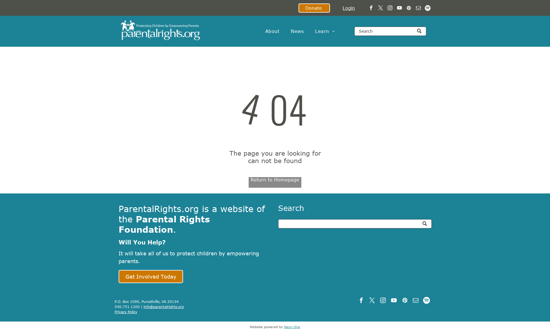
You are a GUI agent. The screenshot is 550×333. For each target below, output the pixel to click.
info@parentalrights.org (164, 307)
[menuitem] (272, 31)
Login (349, 8)
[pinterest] (408, 8)
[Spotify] (427, 8)
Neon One (292, 327)
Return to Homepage (275, 179)
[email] (418, 8)
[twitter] (380, 8)
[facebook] (371, 8)
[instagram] (390, 8)
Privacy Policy (126, 312)
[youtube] (399, 8)
